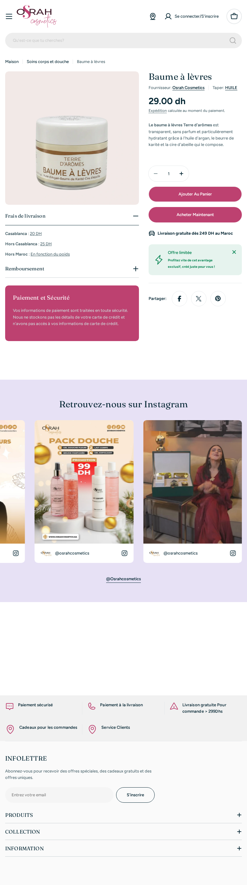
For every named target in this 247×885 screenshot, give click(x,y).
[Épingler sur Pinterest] (218, 298)
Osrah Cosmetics (188, 87)
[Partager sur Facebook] (179, 298)
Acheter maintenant (195, 214)
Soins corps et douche (48, 61)
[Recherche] (233, 40)
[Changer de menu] (9, 16)
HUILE (231, 87)
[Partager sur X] (198, 298)
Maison (12, 61)
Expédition (158, 110)
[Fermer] (234, 252)
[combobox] (123, 40)
